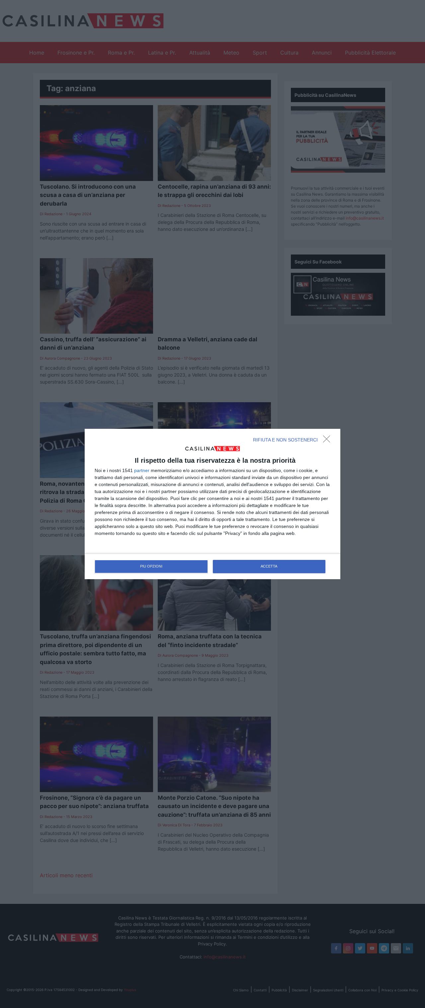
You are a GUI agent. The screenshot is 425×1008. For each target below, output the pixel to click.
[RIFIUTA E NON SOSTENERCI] (328, 440)
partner (141, 470)
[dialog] (212, 504)
